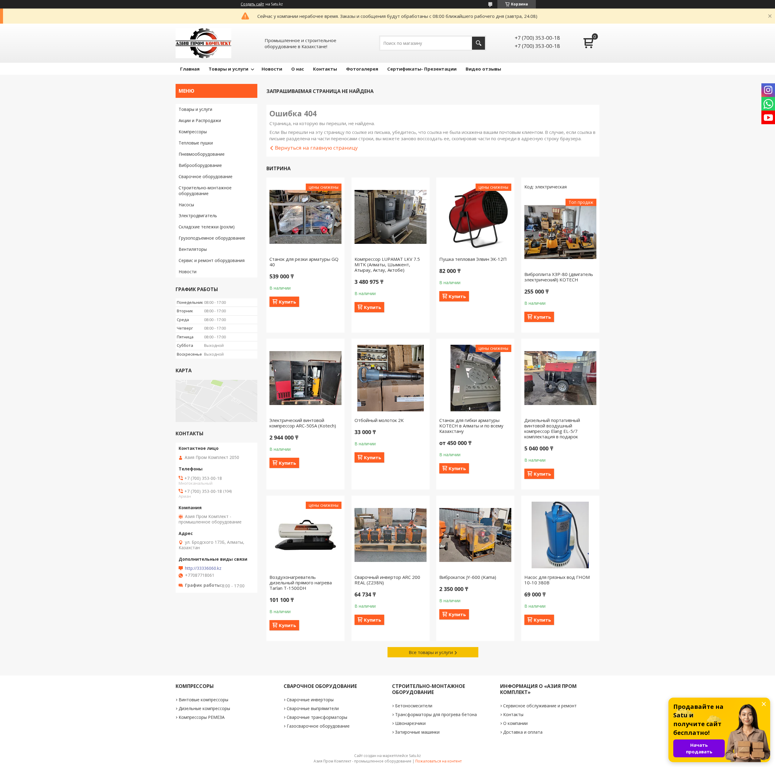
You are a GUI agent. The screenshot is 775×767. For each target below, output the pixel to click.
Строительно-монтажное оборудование (205, 190)
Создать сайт (252, 4)
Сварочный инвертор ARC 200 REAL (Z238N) (387, 579)
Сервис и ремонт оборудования (212, 260)
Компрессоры (193, 131)
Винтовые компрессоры (203, 699)
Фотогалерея (362, 69)
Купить (287, 302)
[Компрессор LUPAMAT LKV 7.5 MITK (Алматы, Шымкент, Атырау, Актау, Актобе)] (391, 217)
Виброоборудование (200, 165)
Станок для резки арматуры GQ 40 (303, 261)
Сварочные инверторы (310, 699)
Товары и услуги (228, 69)
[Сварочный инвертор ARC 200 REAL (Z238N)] (391, 535)
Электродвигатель (198, 215)
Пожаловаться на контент (438, 761)
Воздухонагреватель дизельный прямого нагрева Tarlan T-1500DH (300, 582)
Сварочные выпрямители (313, 708)
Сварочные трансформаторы (317, 717)
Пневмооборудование (202, 154)
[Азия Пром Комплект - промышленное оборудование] (203, 43)
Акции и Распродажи (200, 120)
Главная (190, 69)
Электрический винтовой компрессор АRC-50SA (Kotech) (302, 422)
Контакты (325, 69)
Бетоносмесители (413, 706)
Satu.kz (415, 755)
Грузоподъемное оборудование (212, 238)
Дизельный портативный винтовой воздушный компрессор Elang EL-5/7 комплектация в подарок (552, 428)
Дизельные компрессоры (204, 708)
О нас (297, 69)
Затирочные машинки (417, 732)
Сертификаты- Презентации (422, 69)
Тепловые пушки (196, 143)
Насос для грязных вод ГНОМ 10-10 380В (557, 579)
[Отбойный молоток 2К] (391, 378)
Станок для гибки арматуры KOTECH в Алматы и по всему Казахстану (471, 425)
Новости (272, 69)
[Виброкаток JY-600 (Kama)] (475, 535)
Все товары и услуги (431, 652)
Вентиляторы (193, 249)
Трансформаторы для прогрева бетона (436, 714)
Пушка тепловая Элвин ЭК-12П (473, 259)
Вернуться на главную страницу (316, 147)
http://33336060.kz (203, 568)
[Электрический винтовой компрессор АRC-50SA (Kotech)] (305, 378)
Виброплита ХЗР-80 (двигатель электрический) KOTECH (558, 276)
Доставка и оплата (522, 732)
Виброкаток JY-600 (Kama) (467, 577)
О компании (515, 723)
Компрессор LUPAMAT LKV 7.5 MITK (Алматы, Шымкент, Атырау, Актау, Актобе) (387, 264)
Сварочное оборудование (205, 176)
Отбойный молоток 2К (379, 420)
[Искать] (478, 43)
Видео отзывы (483, 69)
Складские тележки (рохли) (207, 227)
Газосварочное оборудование (318, 726)
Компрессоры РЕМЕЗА (202, 717)
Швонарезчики (410, 723)
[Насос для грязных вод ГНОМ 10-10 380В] (560, 535)
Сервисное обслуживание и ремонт (540, 706)
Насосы (186, 205)
